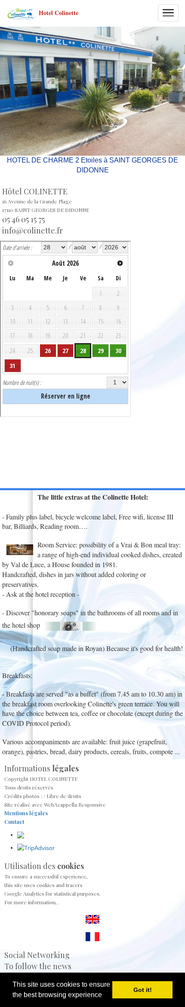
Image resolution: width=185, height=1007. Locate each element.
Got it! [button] (142, 989)
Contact (14, 821)
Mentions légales (26, 813)
